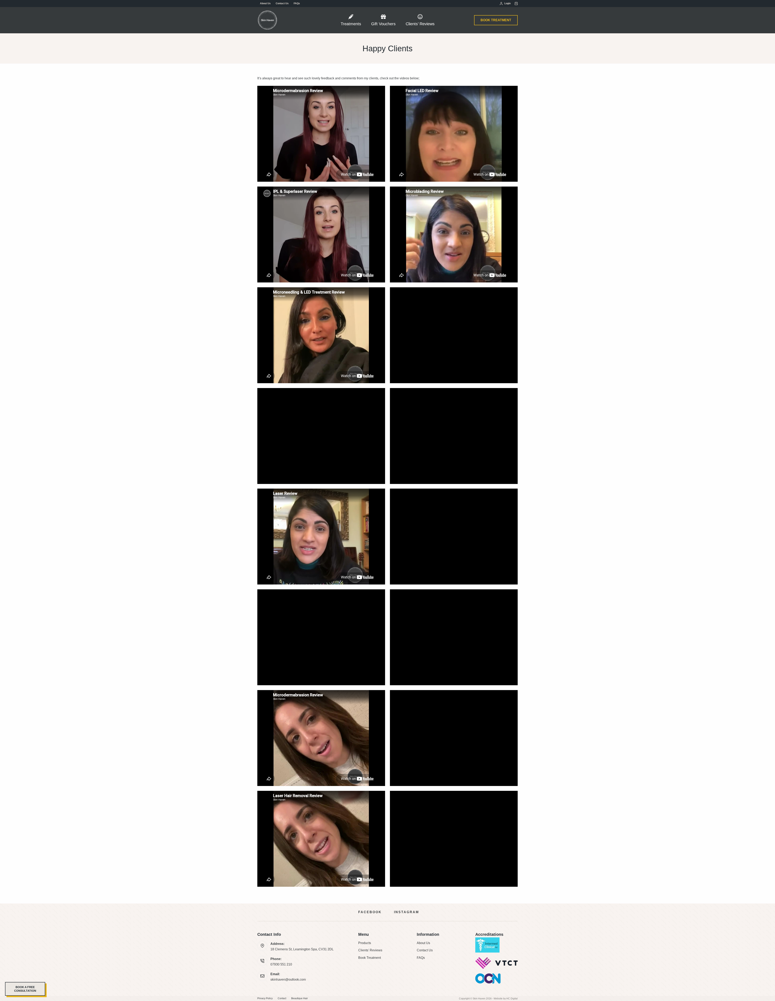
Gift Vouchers (383, 24)
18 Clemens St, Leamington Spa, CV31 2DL (302, 949)
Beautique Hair (299, 998)
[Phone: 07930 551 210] (262, 961)
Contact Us (282, 3)
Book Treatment (369, 957)
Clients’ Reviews (420, 24)
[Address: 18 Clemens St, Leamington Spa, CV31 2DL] (262, 946)
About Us (265, 3)
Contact (282, 998)
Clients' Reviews (370, 950)
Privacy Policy (265, 998)
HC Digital (512, 998)
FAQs (297, 3)
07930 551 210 (281, 964)
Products (364, 943)
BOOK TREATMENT (496, 20)
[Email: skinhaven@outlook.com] (262, 976)
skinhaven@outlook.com (288, 979)
